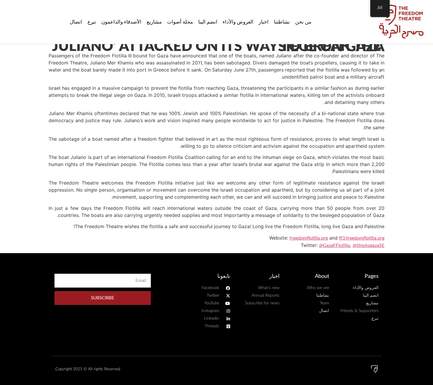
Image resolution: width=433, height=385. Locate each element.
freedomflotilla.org (309, 238)
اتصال (76, 21)
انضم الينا (207, 21)
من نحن (303, 21)
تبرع (91, 21)
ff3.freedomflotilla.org (361, 238)
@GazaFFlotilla (334, 245)
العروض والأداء (238, 21)
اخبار (264, 21)
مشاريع (154, 21)
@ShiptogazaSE (368, 245)
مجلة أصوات (180, 21)
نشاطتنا (282, 21)
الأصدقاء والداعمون (121, 21)
